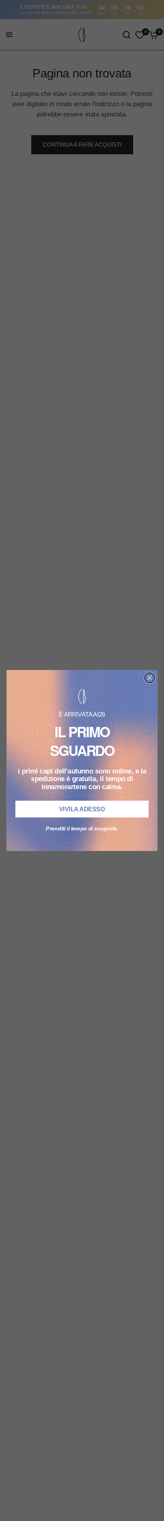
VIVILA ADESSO (82, 809)
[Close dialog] (149, 678)
